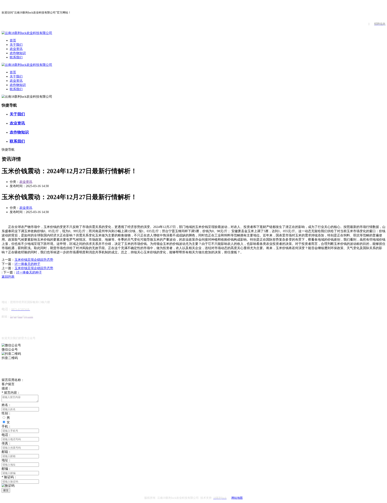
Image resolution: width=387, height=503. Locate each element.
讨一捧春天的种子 (27, 264)
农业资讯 (16, 49)
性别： (6, 413)
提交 (5, 490)
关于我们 (16, 44)
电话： (6, 435)
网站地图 (237, 497)
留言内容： (11, 392)
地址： (6, 460)
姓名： (6, 405)
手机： (6, 426)
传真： (6, 443)
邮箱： (6, 451)
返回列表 (8, 276)
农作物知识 (18, 53)
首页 (13, 40)
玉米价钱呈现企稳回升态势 (34, 259)
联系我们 (16, 57)
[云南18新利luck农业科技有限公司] (27, 33)
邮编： (6, 468)
